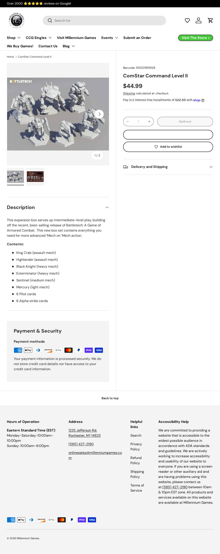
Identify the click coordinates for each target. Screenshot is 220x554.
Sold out (185, 121)
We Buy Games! (20, 46)
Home (10, 56)
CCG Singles (36, 37)
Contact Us (48, 46)
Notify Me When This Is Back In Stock (168, 135)
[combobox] (104, 20)
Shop (11, 37)
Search (135, 435)
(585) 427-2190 (81, 444)
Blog (66, 46)
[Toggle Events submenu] (116, 37)
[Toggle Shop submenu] (18, 37)
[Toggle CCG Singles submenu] (50, 37)
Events (107, 37)
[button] (187, 20)
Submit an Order (137, 37)
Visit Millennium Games (76, 37)
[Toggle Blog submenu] (73, 46)
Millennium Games (28, 538)
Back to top (110, 398)
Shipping (129, 93)
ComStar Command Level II (34, 56)
